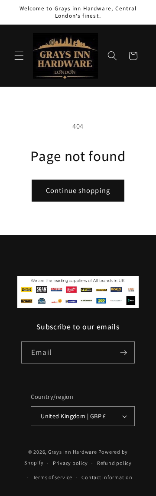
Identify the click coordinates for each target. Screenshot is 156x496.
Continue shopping (78, 190)
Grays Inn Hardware (72, 452)
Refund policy (114, 463)
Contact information (107, 477)
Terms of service (52, 477)
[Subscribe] (123, 352)
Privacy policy (70, 463)
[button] (19, 55)
